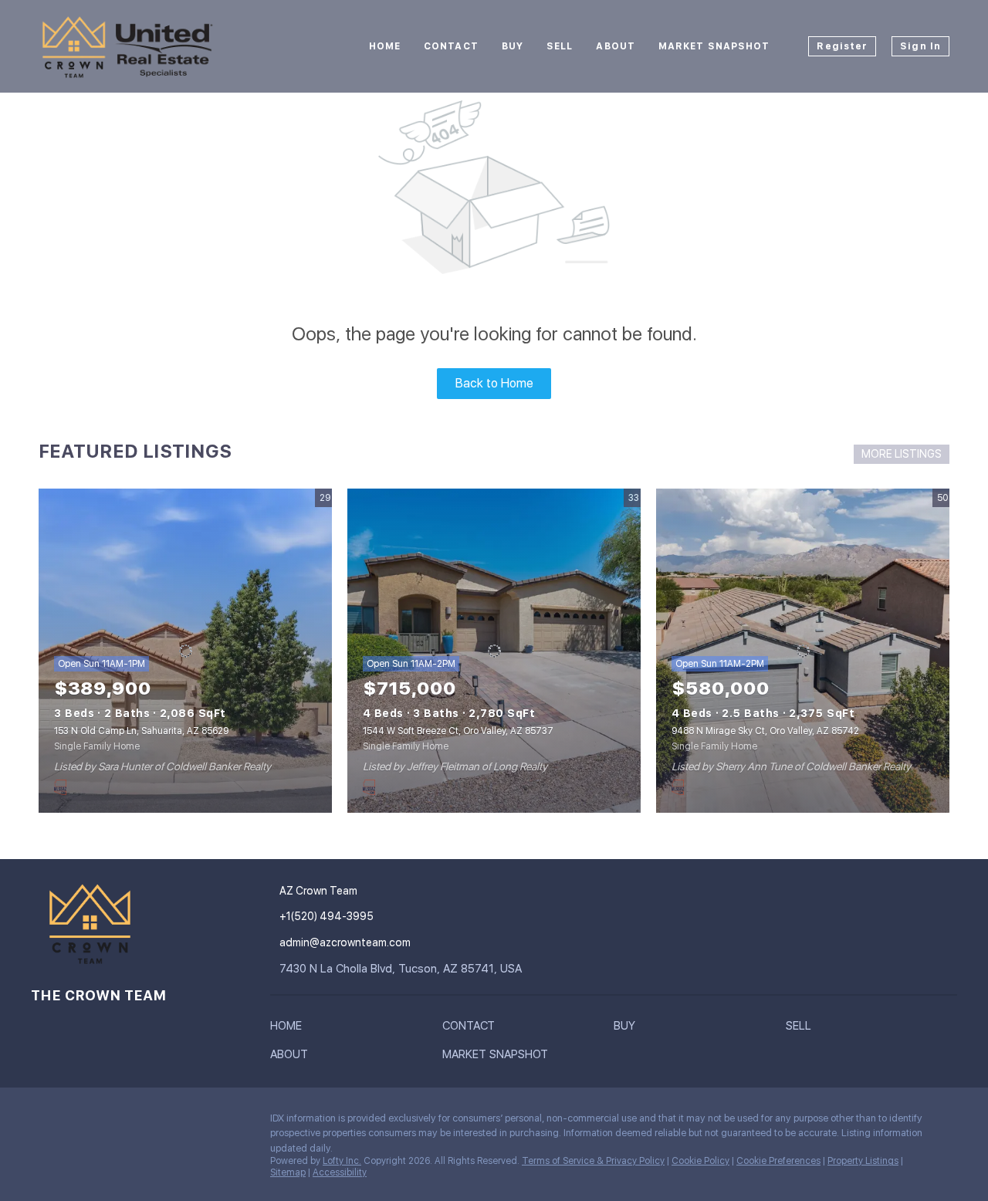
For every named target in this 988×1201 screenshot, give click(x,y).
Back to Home (494, 383)
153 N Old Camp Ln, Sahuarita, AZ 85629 (141, 731)
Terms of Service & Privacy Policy (593, 1160)
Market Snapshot (714, 46)
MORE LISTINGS (901, 454)
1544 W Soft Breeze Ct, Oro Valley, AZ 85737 (458, 731)
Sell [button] (559, 46)
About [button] (615, 46)
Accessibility (340, 1172)
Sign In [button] (920, 46)
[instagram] (42, 1122)
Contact (451, 46)
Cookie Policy (700, 1160)
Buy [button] (512, 46)
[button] (290, 1029)
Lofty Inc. (342, 1160)
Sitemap (288, 1172)
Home (385, 46)
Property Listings (862, 1160)
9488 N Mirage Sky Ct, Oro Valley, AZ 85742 (765, 731)
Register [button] (842, 46)
